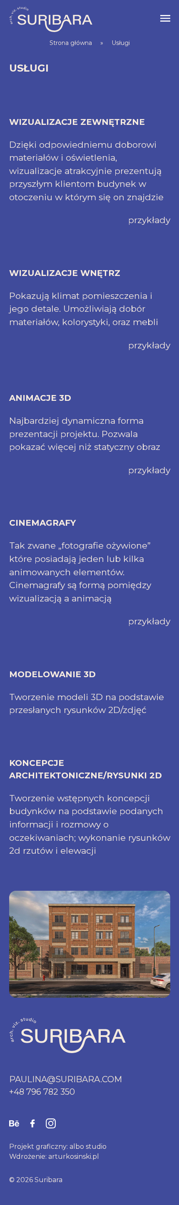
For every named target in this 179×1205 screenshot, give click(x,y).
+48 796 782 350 (42, 1092)
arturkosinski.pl (73, 1156)
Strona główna (71, 43)
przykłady (149, 220)
